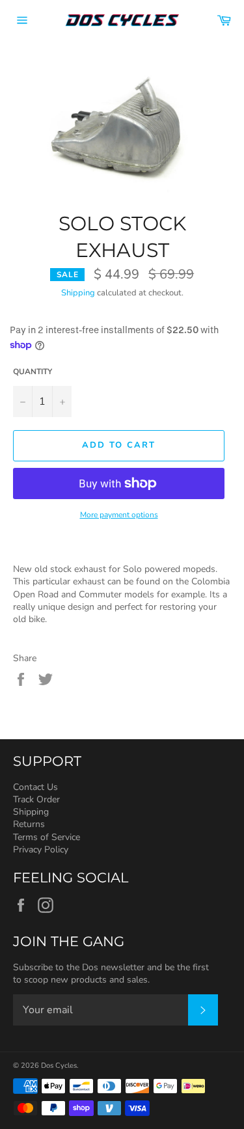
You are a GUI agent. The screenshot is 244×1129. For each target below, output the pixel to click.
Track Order (36, 799)
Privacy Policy (40, 849)
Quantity (32, 371)
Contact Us (35, 787)
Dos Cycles (59, 1065)
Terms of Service (46, 837)
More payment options (119, 515)
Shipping (78, 293)
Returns (29, 824)
